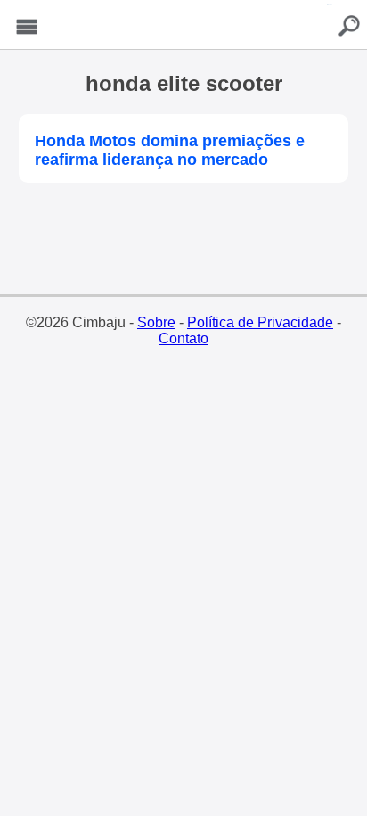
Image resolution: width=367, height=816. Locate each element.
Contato (183, 338)
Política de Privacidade (260, 322)
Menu (27, 27)
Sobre (156, 322)
